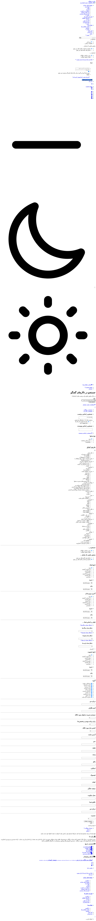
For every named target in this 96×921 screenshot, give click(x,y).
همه (90, 439)
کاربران (92, 649)
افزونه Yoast (67, 860)
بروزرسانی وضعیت (86, 440)
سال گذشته (88, 575)
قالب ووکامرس (45, 860)
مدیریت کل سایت (86, 697)
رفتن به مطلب (91, 1)
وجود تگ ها (84, 423)
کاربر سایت (88, 689)
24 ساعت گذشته (86, 569)
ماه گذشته (88, 572)
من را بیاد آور (86, 73)
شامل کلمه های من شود (83, 50)
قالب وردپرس (81, 860)
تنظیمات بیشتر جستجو (88, 404)
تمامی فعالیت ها (85, 26)
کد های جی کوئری (84, 11)
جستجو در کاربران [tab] (87, 411)
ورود (88, 74)
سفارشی (88, 577)
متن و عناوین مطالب (85, 55)
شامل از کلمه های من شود (82, 48)
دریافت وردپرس (87, 853)
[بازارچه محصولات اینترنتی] (46, 98)
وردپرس (70, 860)
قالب (88, 8)
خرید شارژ (89, 32)
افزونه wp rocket (74, 860)
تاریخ (88, 829)
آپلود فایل (90, 31)
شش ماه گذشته (87, 574)
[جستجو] (80, 38)
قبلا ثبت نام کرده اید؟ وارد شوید (84, 59)
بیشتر (87, 15)
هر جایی (89, 42)
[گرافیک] (46, 97)
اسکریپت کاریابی (64, 860)
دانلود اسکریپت (87, 846)
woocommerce (41, 860)
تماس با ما (89, 868)
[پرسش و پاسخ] (46, 94)
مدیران (87, 19)
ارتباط (87, 831)
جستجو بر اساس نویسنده (85, 433)
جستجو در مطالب (88, 821)
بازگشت (87, 880)
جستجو (87, 28)
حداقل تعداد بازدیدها (86, 640)
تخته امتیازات (86, 22)
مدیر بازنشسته (87, 694)
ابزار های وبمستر (85, 12)
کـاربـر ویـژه (87, 686)
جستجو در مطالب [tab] (88, 409)
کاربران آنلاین (86, 21)
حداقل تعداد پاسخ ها (86, 632)
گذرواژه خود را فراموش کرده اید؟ (81, 77)
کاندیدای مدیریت (86, 691)
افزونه (87, 9)
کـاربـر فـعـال (87, 685)
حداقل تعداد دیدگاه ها (86, 625)
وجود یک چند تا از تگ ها (81, 421)
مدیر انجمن (88, 692)
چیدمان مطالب (88, 828)
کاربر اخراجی (87, 688)
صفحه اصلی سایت (87, 5)
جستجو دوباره (92, 402)
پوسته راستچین (52, 860)
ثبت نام (90, 81)
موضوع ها (88, 442)
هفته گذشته (88, 571)
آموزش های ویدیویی (84, 13)
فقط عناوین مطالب (86, 57)
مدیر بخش (88, 695)
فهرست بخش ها (88, 16)
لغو (91, 822)
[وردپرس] (46, 95)
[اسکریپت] (46, 93)
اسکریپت (87, 6)
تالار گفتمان (88, 848)
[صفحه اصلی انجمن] (46, 91)
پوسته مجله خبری (59, 860)
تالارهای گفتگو (85, 18)
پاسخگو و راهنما (87, 683)
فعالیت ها (90, 25)
